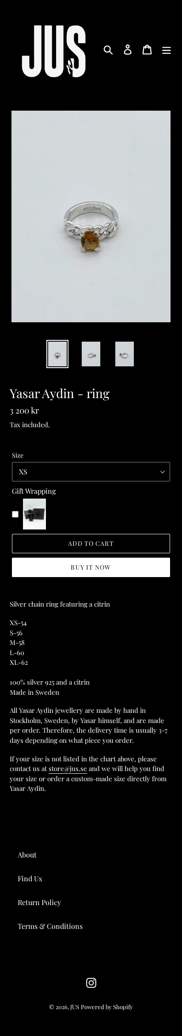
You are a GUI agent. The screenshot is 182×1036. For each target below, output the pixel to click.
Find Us (30, 878)
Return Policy (39, 902)
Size (17, 455)
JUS (74, 1006)
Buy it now (91, 567)
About (27, 854)
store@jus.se (68, 768)
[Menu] (166, 49)
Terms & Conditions (50, 926)
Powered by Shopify (107, 1006)
